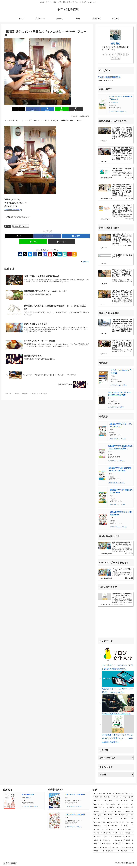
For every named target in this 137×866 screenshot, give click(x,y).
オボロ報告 (18, 226)
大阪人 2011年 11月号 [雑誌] (75, 814)
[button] (76, 109)
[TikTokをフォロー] (55, 254)
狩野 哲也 (115, 43)
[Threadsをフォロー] (40, 254)
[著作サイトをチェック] (20, 254)
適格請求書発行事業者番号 (109, 77)
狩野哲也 (115, 102)
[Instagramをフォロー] (45, 254)
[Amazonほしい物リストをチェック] (74, 254)
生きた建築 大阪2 (28, 794)
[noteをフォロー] (64, 254)
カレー (26, 226)
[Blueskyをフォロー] (30, 254)
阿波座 (9, 226)
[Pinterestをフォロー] (69, 254)
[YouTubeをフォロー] (50, 254)
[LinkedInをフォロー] (59, 254)
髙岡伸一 (28, 797)
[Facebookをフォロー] (35, 254)
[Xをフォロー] (25, 254)
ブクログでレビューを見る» (117, 111)
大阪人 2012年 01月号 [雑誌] (75, 794)
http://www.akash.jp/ (13, 210)
